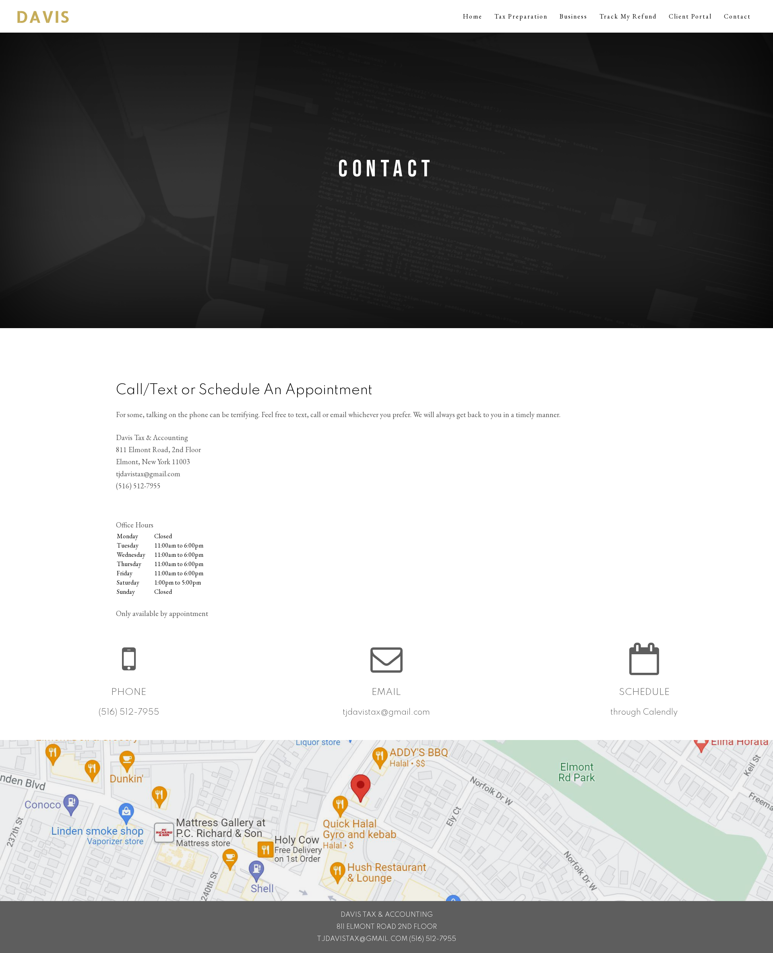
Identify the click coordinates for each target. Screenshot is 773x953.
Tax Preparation (521, 16)
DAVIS (43, 16)
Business (573, 16)
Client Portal (690, 16)
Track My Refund (628, 16)
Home (472, 16)
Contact (737, 16)
